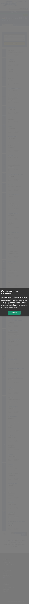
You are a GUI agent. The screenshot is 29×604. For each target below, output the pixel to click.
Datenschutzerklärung (12, 307)
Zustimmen (14, 312)
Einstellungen (21, 304)
